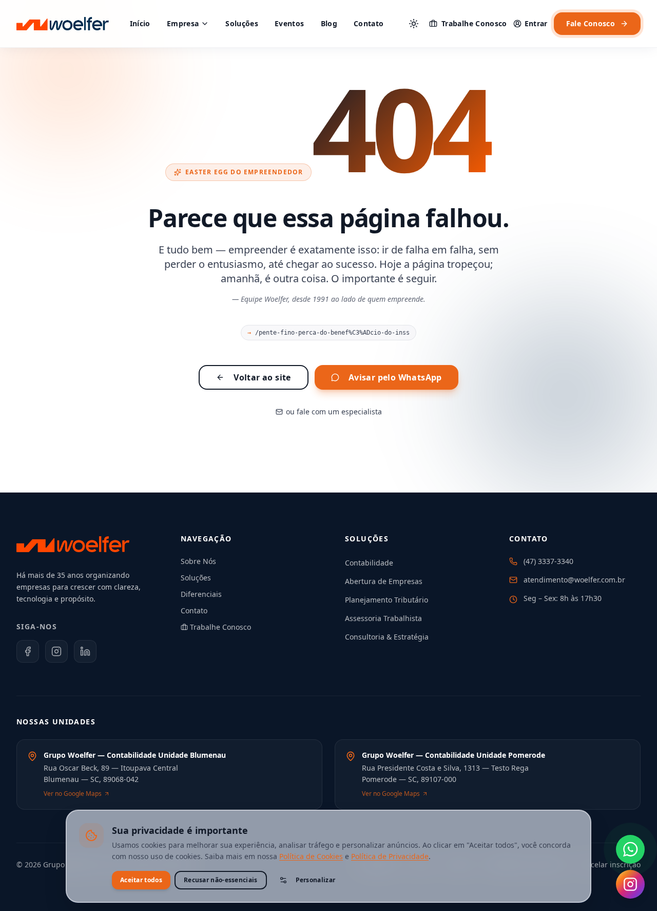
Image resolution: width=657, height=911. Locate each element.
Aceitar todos (141, 880)
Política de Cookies (311, 856)
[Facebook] (27, 651)
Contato (368, 23)
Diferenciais (201, 594)
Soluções (241, 23)
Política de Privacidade (390, 856)
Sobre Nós (198, 561)
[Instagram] (56, 651)
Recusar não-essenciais (221, 880)
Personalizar (316, 880)
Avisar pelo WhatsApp (395, 377)
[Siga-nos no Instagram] (630, 884)
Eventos (289, 23)
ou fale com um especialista (334, 411)
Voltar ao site (262, 377)
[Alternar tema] (413, 23)
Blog (329, 23)
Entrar (536, 23)
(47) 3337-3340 (548, 561)
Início (140, 23)
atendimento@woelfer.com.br (574, 580)
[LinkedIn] (85, 651)
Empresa (183, 23)
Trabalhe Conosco (474, 23)
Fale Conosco (590, 23)
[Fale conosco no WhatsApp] (630, 849)
